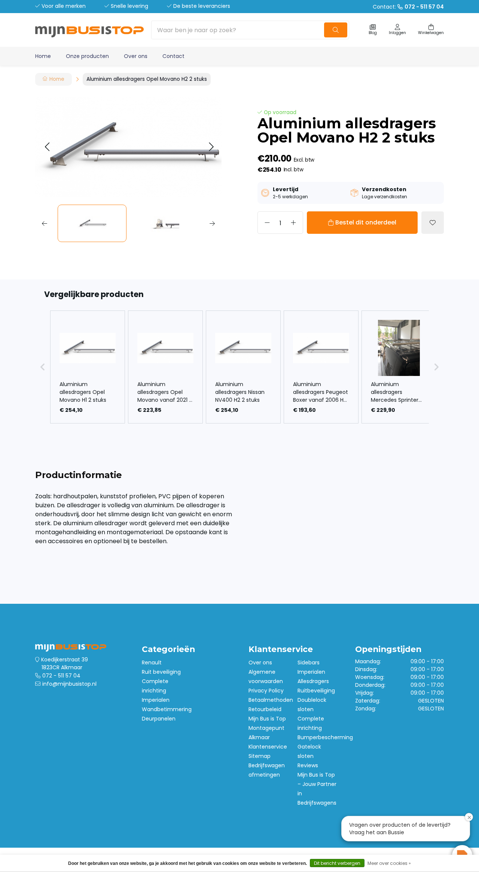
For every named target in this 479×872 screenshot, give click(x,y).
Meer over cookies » (389, 863)
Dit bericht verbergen (337, 863)
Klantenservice (267, 746)
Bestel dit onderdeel (365, 222)
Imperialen (156, 700)
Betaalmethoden (270, 700)
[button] (47, 147)
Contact (173, 56)
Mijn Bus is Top (267, 718)
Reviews (308, 765)
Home (43, 56)
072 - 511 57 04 (61, 675)
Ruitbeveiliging (316, 690)
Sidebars (309, 662)
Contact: (408, 6)
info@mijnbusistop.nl (69, 684)
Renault (152, 662)
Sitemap (259, 756)
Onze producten (87, 56)
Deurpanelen (159, 718)
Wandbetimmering (167, 709)
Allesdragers (313, 681)
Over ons (135, 56)
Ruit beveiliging (161, 672)
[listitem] (87, 366)
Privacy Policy (266, 690)
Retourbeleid (264, 709)
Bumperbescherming (325, 737)
